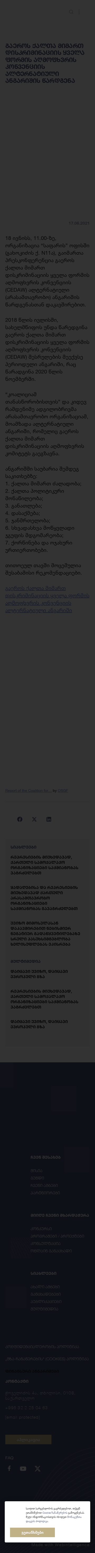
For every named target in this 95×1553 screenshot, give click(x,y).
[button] (32, 1532)
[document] (47, 776)
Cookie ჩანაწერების (54, 1512)
